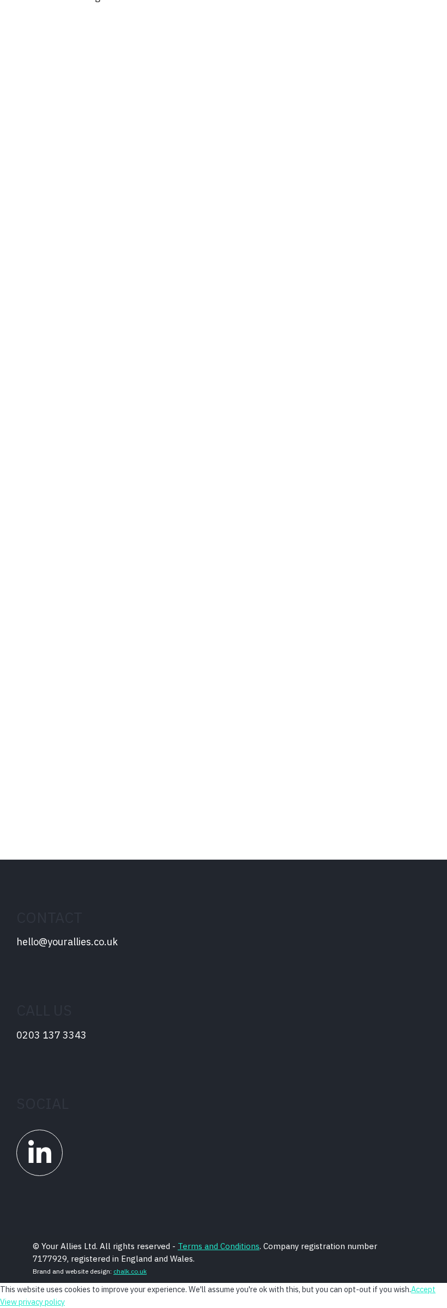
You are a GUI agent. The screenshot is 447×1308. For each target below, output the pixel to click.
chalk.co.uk (130, 1271)
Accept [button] (423, 1289)
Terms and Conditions (218, 1246)
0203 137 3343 (51, 1035)
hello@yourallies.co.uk (67, 942)
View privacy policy (32, 1302)
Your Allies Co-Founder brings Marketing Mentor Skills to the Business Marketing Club (219, 121)
